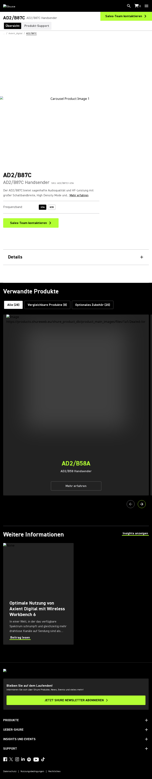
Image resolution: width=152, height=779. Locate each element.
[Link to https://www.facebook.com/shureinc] (5, 759)
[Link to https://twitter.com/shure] (11, 759)
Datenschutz (9, 771)
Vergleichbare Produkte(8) (47, 305)
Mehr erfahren (78, 195)
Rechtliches (54, 771)
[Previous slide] (131, 504)
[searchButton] (128, 6)
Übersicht (13, 26)
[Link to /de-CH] (11, 5)
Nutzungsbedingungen (32, 771)
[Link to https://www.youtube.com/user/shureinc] (36, 759)
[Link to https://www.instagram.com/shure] (17, 759)
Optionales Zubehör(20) (92, 305)
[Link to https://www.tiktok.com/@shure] (43, 759)
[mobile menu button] (146, 6)
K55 (52, 207)
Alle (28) (13, 305)
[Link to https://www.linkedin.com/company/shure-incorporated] (23, 759)
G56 (43, 207)
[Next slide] (142, 504)
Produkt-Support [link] (36, 26)
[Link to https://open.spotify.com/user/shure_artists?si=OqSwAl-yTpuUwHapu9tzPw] (29, 759)
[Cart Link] (136, 6)
